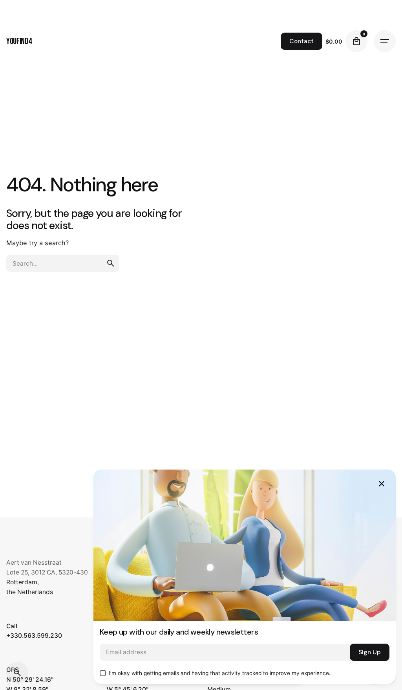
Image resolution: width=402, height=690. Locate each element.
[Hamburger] (385, 41)
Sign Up (369, 652)
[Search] (17, 673)
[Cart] (356, 41)
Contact (301, 41)
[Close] (381, 483)
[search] (110, 263)
